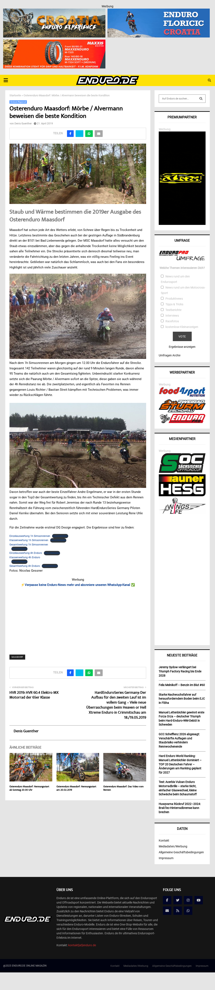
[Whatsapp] (188, 910)
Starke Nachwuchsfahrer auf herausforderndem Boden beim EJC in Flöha (182, 698)
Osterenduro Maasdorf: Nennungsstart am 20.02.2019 (76, 788)
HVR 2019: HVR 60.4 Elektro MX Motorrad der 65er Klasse (34, 695)
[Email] (167, 910)
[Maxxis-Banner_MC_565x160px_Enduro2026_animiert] (54, 42)
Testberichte (173, 310)
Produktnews (174, 298)
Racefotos (172, 321)
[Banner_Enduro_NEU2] (159, 11)
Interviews (172, 315)
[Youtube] (198, 900)
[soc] (182, 472)
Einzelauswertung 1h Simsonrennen (29, 536)
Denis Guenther (23, 123)
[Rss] (177, 910)
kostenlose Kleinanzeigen (181, 327)
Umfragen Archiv (170, 355)
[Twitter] (177, 900)
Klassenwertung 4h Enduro (24, 557)
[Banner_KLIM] (182, 224)
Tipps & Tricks (174, 304)
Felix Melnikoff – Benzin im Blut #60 (182, 685)
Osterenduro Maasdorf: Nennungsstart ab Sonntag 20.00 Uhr (29, 788)
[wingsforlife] (182, 512)
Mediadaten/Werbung (173, 846)
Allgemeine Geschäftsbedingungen (181, 852)
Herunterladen (60, 536)
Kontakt (164, 840)
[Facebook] (167, 900)
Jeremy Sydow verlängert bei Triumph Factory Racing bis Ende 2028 (180, 671)
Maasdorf (17, 657)
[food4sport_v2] (182, 396)
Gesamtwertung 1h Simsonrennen (28, 544)
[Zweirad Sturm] (182, 411)
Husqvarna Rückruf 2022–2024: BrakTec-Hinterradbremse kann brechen (180, 808)
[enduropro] (182, 422)
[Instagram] (188, 900)
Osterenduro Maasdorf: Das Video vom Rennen (123, 788)
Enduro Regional (18, 102)
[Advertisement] (77, 618)
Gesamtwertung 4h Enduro (24, 566)
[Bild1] (54, 11)
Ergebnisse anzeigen (182, 346)
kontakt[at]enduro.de (82, 945)
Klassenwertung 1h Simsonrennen (28, 540)
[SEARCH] (201, 98)
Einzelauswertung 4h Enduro (25, 553)
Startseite (15, 95)
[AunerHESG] (182, 495)
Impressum (166, 858)
